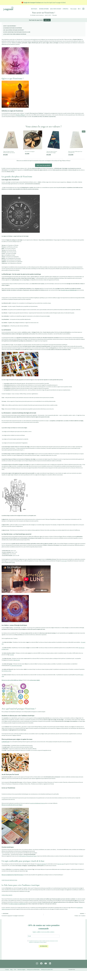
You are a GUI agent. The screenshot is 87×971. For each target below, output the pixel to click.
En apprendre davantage (16, 665)
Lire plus (12, 654)
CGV (15, 969)
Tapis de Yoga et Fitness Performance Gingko (51, 152)
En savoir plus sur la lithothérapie (69, 290)
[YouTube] (46, 963)
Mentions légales (21, 969)
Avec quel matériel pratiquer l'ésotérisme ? (13, 30)
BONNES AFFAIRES (44, 8)
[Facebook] (41, 963)
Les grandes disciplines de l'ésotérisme (12, 27)
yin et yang (63, 560)
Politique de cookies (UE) (47, 969)
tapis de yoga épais (41, 864)
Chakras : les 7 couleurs (79, 914)
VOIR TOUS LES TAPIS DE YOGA (9, 880)
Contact (7, 969)
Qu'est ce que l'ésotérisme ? (9, 25)
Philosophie (54, 15)
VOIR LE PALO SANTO (7, 895)
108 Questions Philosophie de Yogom (28, 856)
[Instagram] (83, 9)
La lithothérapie (5, 741)
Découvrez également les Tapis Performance (12, 874)
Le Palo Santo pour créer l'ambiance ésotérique (14, 34)
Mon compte (73, 8)
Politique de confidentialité (33, 969)
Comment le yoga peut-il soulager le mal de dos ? (13, 914)
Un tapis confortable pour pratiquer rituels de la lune (16, 32)
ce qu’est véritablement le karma (37, 803)
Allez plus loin (16, 660)
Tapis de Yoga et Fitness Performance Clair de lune (9, 152)
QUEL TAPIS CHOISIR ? (55, 8)
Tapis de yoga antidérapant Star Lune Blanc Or (75, 152)
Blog (11, 969)
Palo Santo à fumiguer (30, 151)
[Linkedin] (50, 963)
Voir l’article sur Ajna (6, 671)
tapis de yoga (61, 864)
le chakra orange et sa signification (17, 903)
